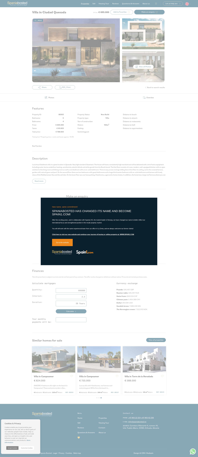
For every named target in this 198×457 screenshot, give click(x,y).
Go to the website (62, 242)
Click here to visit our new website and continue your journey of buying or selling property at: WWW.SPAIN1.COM (93, 234)
